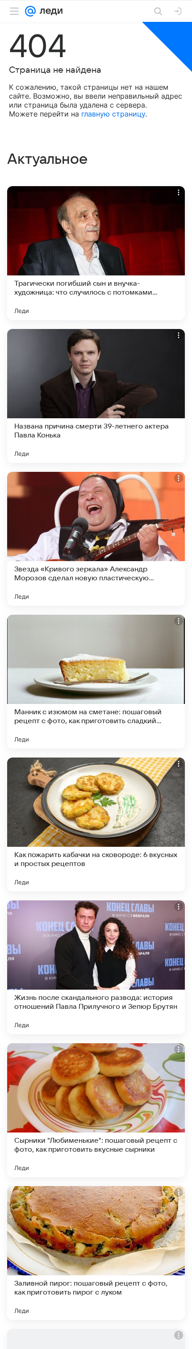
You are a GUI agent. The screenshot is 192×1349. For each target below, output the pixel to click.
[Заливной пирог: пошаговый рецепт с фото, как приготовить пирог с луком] (96, 1253)
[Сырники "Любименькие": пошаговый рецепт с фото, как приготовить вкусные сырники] (96, 1110)
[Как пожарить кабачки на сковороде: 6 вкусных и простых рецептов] (96, 824)
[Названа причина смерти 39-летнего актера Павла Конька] (96, 396)
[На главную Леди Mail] (49, 11)
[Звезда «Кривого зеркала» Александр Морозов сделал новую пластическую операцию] (96, 539)
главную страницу (113, 113)
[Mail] (30, 11)
